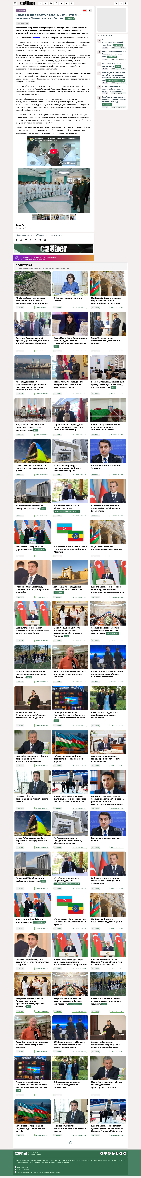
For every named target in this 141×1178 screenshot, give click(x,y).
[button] (87, 170)
